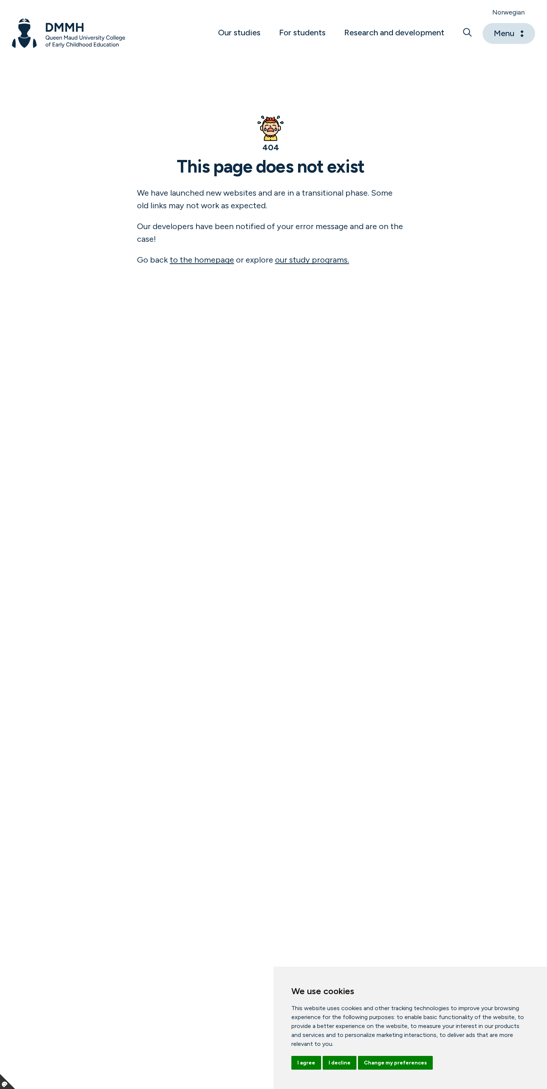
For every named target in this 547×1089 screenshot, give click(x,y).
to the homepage (202, 260)
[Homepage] (68, 33)
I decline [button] (340, 1063)
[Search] (467, 33)
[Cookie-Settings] (7, 1081)
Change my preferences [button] (395, 1063)
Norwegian (508, 12)
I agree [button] (306, 1063)
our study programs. (312, 260)
